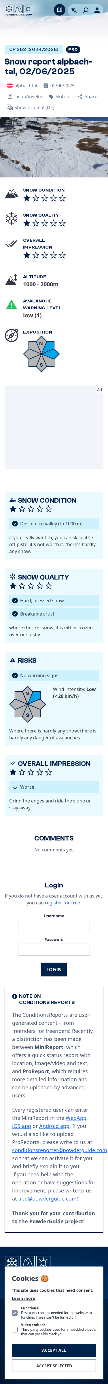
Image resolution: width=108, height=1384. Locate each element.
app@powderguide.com (47, 1198)
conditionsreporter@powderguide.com (59, 1150)
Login (54, 969)
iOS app (21, 1125)
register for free (62, 903)
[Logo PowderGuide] (18, 10)
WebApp (76, 1117)
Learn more (23, 1298)
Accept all (54, 1350)
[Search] (85, 10)
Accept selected (54, 1365)
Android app (54, 1125)
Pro (73, 49)
